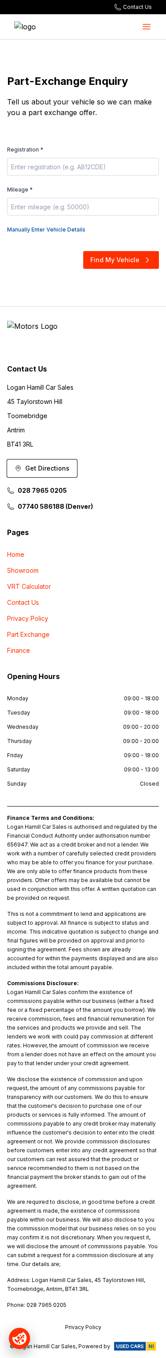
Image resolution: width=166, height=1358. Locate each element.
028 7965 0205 (42, 490)
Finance (18, 650)
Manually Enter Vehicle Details (46, 229)
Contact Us (23, 602)
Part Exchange (28, 634)
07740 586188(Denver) (55, 506)
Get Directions (47, 468)
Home (15, 554)
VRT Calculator (29, 586)
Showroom (23, 570)
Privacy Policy (27, 618)
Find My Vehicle (114, 260)
